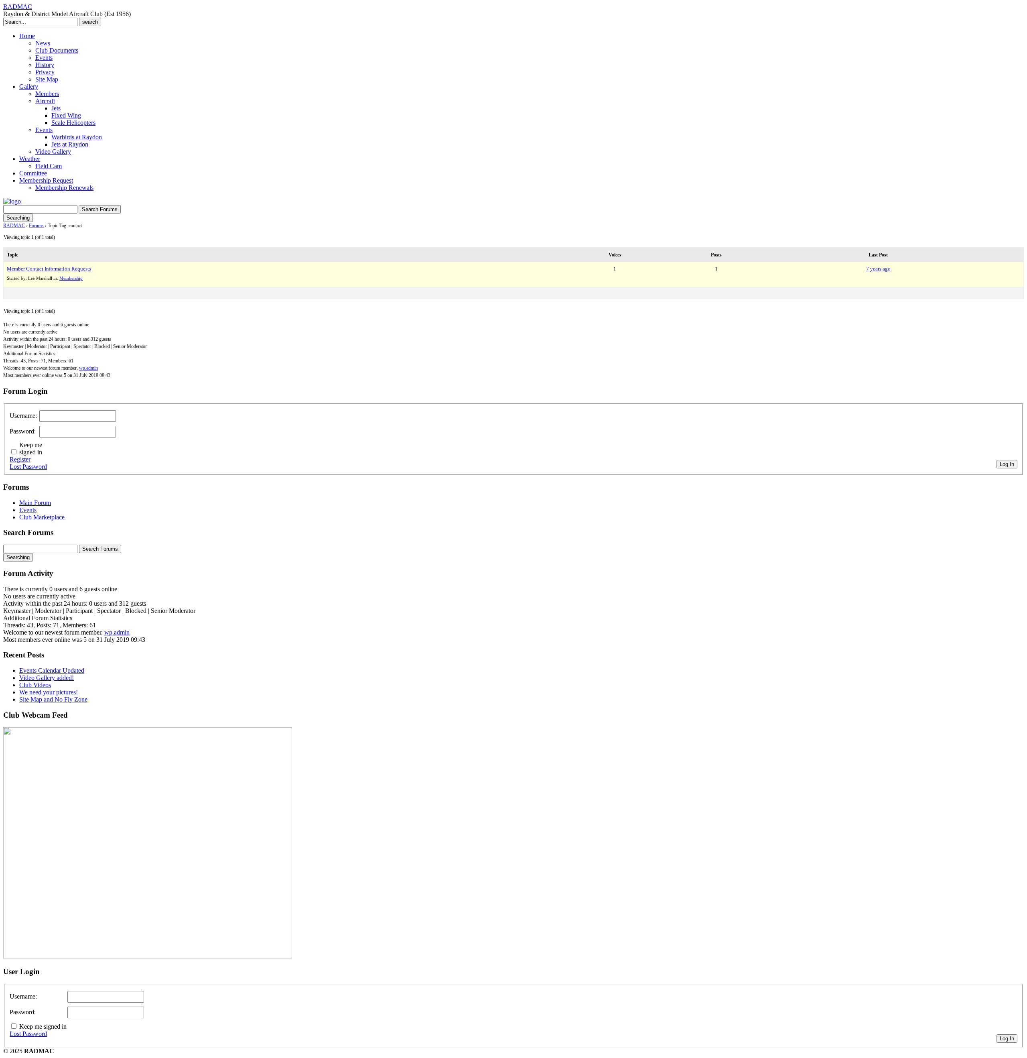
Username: (23, 415)
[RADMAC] (12, 201)
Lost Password (28, 466)
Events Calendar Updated (51, 670)
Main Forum (35, 502)
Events (28, 510)
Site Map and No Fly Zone (53, 699)
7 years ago (878, 269)
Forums (36, 225)
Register (20, 459)
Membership (71, 278)
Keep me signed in (30, 449)
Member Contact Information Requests (49, 269)
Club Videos (35, 685)
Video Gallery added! (46, 677)
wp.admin (88, 368)
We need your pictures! (48, 692)
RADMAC (17, 6)
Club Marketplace (42, 517)
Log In (1007, 464)
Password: (23, 431)
